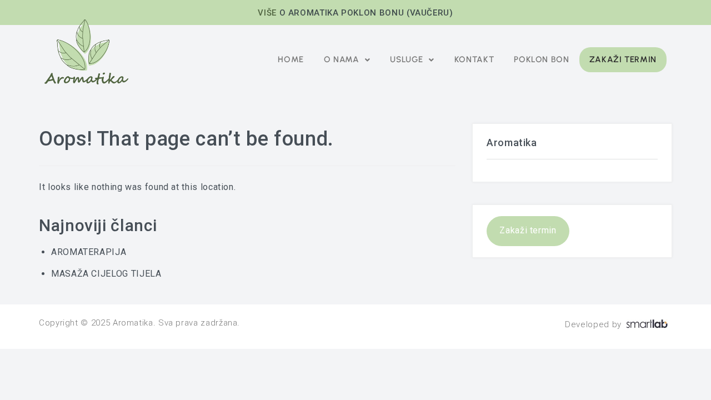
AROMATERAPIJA (88, 252)
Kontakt (474, 59)
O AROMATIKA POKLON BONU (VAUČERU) (366, 13)
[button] (347, 59)
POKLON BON (541, 59)
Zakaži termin (623, 59)
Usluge (406, 59)
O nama (341, 59)
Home (291, 59)
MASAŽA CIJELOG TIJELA (106, 273)
